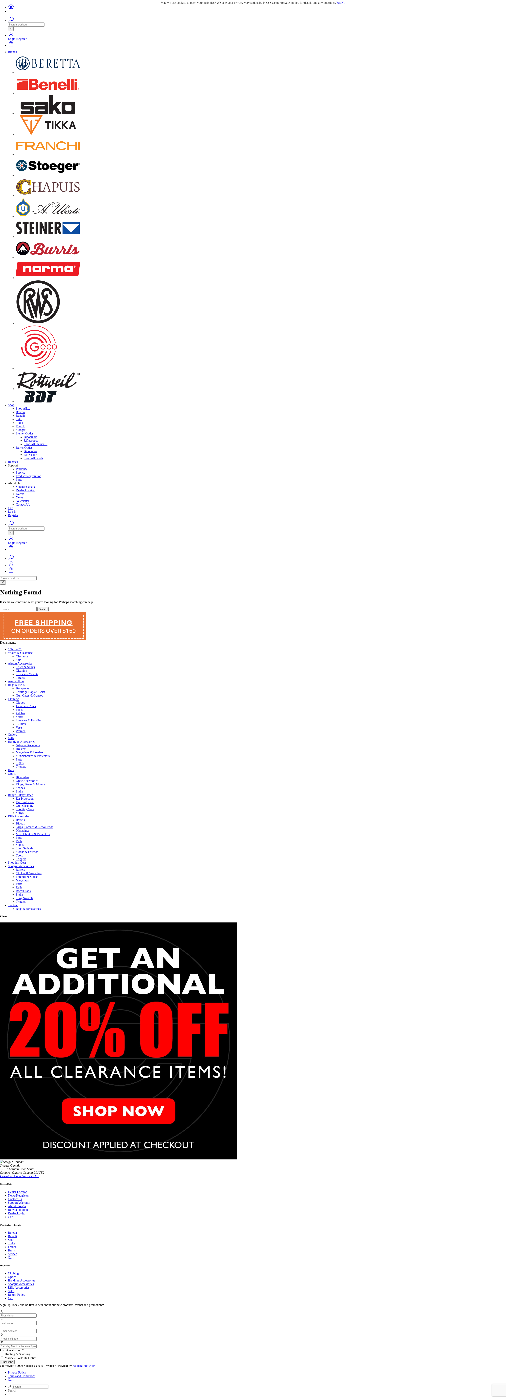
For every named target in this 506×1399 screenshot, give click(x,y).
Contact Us (23, 504)
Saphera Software (83, 1365)
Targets (20, 677)
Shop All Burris (33, 458)
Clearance (22, 656)
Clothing (13, 699)
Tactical (13, 905)
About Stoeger (17, 1206)
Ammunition (16, 681)
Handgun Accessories (21, 741)
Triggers (21, 766)
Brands (12, 52)
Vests (19, 727)
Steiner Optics (24, 433)
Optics (12, 773)
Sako (19, 419)
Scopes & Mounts (27, 674)
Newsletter (22, 501)
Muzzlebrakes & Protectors (33, 756)
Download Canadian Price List (19, 1176)
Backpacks (22, 688)
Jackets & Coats (26, 706)
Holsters (21, 748)
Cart (10, 508)
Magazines (22, 830)
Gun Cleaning (24, 805)
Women (20, 731)
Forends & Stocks (27, 876)
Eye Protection (25, 802)
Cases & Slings (25, 667)
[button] (11, 35)
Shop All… (23, 408)
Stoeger (20, 430)
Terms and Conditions (21, 1376)
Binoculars (30, 437)
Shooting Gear (17, 862)
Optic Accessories (27, 780)
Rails (19, 841)
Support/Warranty (19, 1202)
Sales (11, 1291)
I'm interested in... (12, 1350)
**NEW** (15, 649)
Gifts (11, 738)
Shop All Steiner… (35, 444)
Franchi (20, 426)
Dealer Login (16, 1213)
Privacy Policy (17, 1372)
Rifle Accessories (18, 816)
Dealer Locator (25, 490)
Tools (19, 855)
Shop (11, 405)
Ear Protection (25, 798)
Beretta (20, 412)
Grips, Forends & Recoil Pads (34, 827)
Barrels (20, 820)
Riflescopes (31, 440)
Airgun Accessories (20, 663)
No (343, 2)
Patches (20, 713)
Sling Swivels (24, 848)
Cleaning (21, 670)
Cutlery (12, 734)
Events (20, 493)
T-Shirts (21, 724)
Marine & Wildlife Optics (20, 1358)
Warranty (21, 469)
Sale (18, 660)
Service (20, 472)
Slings (20, 812)
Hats (11, 770)
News (19, 497)
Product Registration (28, 476)
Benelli (20, 415)
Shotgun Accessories (21, 866)
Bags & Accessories (28, 908)
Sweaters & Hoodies (29, 720)
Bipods (20, 823)
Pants (19, 709)
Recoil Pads (23, 891)
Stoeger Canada (26, 486)
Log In (12, 511)
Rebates (13, 462)
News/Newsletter (18, 1195)
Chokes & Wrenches (29, 873)
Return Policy (16, 1294)
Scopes (20, 788)
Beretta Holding (18, 1209)
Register (21, 38)
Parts (19, 479)
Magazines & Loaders (29, 752)
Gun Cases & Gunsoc (29, 695)
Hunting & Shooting (17, 1354)
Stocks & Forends (27, 852)
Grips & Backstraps (28, 745)
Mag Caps (22, 880)
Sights (20, 763)
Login (11, 38)
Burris (12, 1250)
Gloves (20, 702)
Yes (338, 2)
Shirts (19, 716)
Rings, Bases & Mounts (30, 784)
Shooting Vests (25, 809)
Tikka (19, 422)
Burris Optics (24, 447)
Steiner (12, 1254)
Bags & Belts (16, 684)
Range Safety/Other (20, 795)
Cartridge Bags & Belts (30, 692)
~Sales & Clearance (20, 652)
